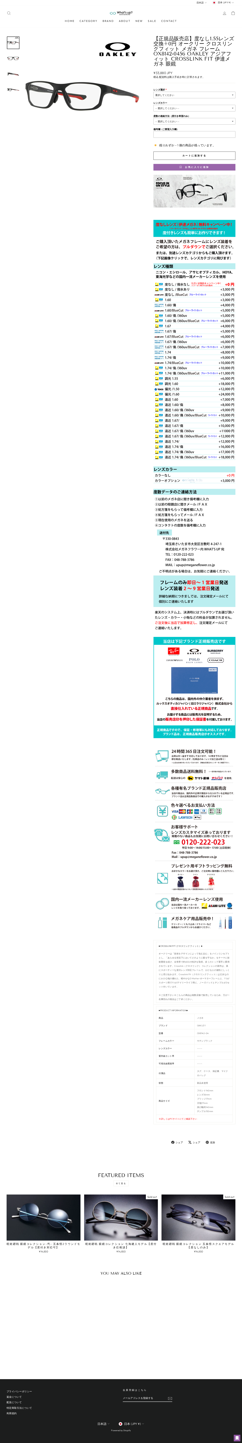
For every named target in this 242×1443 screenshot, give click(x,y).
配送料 (163, 77)
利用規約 (12, 1413)
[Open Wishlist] (237, 1438)
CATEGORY (89, 21)
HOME (70, 21)
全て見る (121, 1183)
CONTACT (169, 21)
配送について (14, 1402)
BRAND (108, 21)
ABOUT (125, 21)
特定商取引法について (19, 1407)
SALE (152, 21)
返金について (14, 1396)
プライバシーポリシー (19, 1391)
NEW (139, 21)
